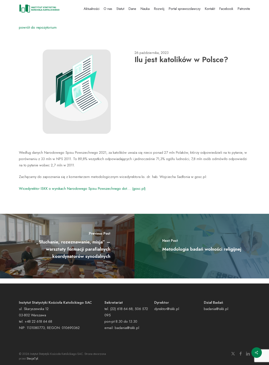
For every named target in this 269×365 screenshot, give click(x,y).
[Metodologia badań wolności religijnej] (201, 246)
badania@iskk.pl (127, 327)
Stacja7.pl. (33, 358)
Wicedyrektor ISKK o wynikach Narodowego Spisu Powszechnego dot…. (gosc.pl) (82, 188)
